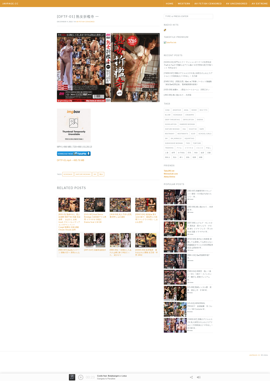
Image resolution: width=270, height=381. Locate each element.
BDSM (194, 110)
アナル (179, 148)
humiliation (171, 124)
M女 (184, 129)
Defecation (188, 119)
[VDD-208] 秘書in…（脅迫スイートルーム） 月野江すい (187, 90)
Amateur (177, 110)
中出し (208, 148)
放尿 (202, 152)
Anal (186, 110)
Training (169, 148)
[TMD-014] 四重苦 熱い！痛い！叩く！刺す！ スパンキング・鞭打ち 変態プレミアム (199, 274)
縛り (181, 157)
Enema (200, 119)
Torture (197, 143)
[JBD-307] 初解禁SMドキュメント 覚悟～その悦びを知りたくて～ (199, 194)
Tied (188, 143)
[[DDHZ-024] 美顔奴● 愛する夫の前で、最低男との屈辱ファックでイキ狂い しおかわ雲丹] (146, 205)
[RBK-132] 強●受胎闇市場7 (198, 255)
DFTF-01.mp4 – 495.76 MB (70, 160)
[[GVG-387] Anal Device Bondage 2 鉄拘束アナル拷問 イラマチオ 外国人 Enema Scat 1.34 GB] (95, 205)
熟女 (101, 174)
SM (95, 174)
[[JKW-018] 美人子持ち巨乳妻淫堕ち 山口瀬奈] (121, 205)
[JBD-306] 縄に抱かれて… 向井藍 (177, 95)
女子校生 (181, 152)
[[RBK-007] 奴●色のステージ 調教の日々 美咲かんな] (69, 240)
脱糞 (194, 157)
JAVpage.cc (10, 3)
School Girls (205, 133)
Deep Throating (172, 119)
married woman (187, 124)
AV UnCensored (236, 3)
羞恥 (188, 157)
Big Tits (203, 110)
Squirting (189, 138)
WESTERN (184, 3)
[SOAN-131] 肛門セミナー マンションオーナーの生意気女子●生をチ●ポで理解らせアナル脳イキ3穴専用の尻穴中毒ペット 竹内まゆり (188, 65)
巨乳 (189, 152)
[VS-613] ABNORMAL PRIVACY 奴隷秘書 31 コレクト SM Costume (199, 306)
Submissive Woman (174, 143)
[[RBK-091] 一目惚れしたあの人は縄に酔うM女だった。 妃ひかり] (121, 240)
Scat (193, 133)
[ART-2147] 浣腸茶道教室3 (95, 250)
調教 (200, 157)
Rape (202, 129)
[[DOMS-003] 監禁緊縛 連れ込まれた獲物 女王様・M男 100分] (146, 240)
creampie (189, 115)
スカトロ (199, 148)
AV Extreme (260, 3)
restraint (170, 133)
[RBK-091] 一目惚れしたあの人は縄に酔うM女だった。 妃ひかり (120, 252)
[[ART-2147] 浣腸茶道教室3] (95, 240)
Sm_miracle (176, 138)
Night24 (193, 129)
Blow (167, 115)
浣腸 (209, 152)
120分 (167, 110)
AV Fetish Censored (208, 3)
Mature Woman (83, 174)
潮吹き (167, 157)
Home (170, 3)
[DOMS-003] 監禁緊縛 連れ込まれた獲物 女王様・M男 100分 (146, 252)
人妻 (166, 152)
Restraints (183, 133)
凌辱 (173, 152)
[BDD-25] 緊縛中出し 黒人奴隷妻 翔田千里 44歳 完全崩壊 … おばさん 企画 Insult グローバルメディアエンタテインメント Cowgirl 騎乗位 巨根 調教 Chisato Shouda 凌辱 (69, 222)
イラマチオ (189, 148)
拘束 (196, 152)
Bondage (68, 174)
